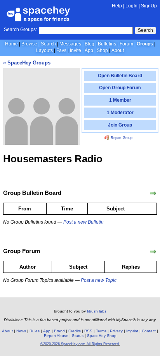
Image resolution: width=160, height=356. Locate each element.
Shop (102, 50)
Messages (70, 44)
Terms (101, 331)
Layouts (44, 50)
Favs (61, 50)
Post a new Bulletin (83, 222)
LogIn (131, 6)
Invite (75, 50)
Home (11, 44)
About (117, 50)
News (21, 331)
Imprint (132, 331)
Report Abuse (56, 335)
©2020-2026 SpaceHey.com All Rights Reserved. (80, 344)
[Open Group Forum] (153, 251)
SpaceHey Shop (102, 335)
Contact (149, 331)
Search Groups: (20, 29)
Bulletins (107, 44)
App (89, 50)
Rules (35, 331)
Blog (89, 44)
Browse (29, 44)
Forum (126, 44)
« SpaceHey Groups (26, 63)
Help (117, 6)
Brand (59, 331)
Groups (145, 44)
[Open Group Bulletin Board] (153, 193)
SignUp (149, 6)
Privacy (116, 331)
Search (145, 30)
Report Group (121, 138)
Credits (74, 331)
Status (77, 335)
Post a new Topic (99, 280)
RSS (88, 331)
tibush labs (96, 311)
